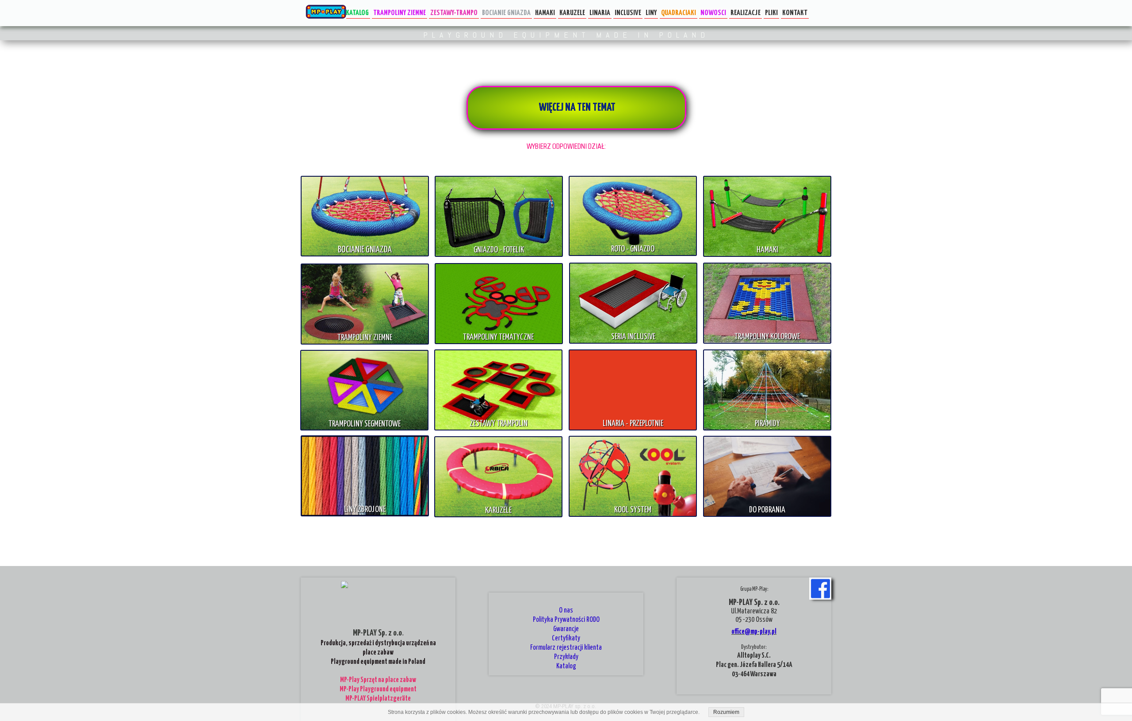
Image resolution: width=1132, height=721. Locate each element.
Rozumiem (726, 712)
